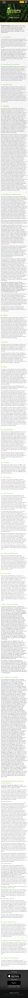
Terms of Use (13, 994)
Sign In (21, 2)
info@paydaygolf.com (9, 254)
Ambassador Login (20, 994)
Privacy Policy (6, 994)
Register (14, 983)
